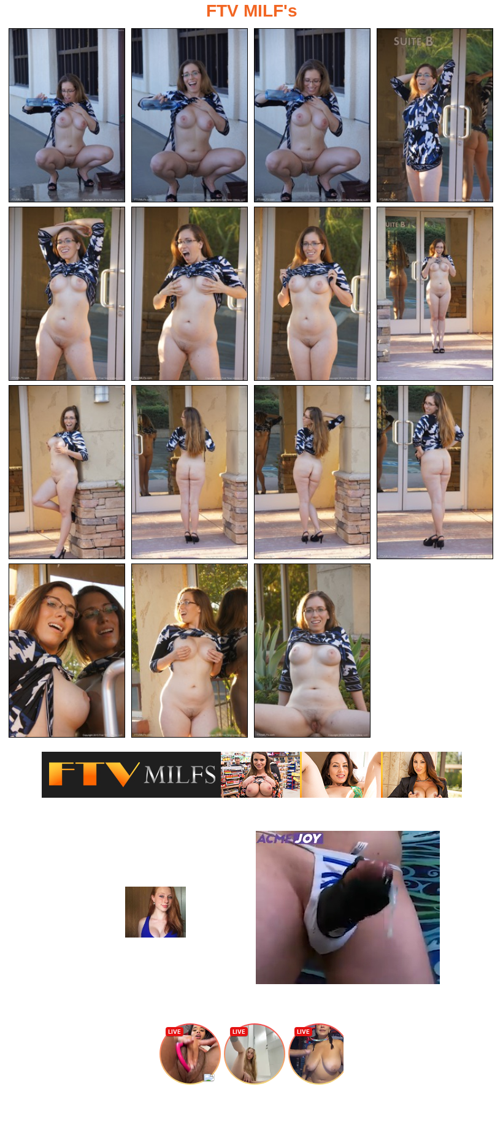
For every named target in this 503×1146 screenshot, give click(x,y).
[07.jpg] (312, 294)
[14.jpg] (189, 650)
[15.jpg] (312, 650)
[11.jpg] (312, 472)
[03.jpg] (312, 115)
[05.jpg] (67, 294)
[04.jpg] (435, 115)
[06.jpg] (189, 294)
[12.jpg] (435, 472)
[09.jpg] (67, 472)
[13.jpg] (67, 650)
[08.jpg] (435, 294)
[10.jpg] (189, 472)
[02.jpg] (189, 115)
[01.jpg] (67, 115)
